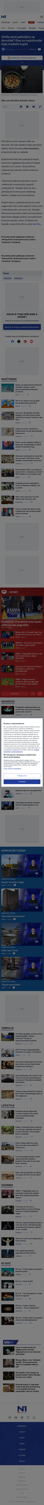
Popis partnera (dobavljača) (12, 768)
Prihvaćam (21, 781)
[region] (22, 752)
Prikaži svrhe (22, 776)
